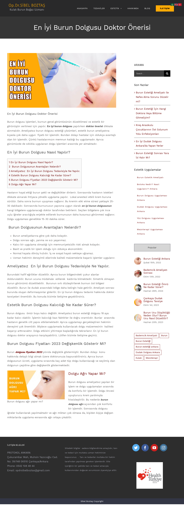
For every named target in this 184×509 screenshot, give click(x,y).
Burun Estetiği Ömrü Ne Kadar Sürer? (155, 286)
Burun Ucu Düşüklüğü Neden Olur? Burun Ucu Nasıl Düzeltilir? (156, 315)
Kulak (139, 358)
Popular (152, 247)
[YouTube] (154, 447)
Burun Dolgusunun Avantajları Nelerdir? (35, 166)
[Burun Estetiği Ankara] (138, 259)
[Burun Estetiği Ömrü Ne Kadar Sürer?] (138, 286)
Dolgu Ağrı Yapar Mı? (22, 184)
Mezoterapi (152, 358)
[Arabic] (172, 4)
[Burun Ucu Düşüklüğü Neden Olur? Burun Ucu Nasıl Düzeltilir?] (138, 316)
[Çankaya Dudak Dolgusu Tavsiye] (138, 300)
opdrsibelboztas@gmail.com (33, 470)
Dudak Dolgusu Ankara (148, 352)
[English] (176, 4)
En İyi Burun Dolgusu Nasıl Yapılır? (31, 162)
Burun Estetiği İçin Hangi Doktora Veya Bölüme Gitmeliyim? (151, 113)
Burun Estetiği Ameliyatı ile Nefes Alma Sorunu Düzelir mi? (152, 97)
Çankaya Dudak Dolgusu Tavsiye (153, 300)
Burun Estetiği (143, 341)
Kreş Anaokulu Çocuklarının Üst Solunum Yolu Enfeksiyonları (152, 129)
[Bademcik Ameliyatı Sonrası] (138, 272)
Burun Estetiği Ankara (156, 258)
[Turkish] (180, 4)
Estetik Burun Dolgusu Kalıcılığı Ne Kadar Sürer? (40, 175)
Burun (164, 335)
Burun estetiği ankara (147, 346)
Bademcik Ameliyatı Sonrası (155, 271)
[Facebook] (145, 447)
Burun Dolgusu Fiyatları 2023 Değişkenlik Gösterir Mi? (43, 179)
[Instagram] (163, 447)
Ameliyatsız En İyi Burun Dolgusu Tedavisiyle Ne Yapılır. (44, 171)
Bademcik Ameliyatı (146, 335)
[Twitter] (136, 447)
